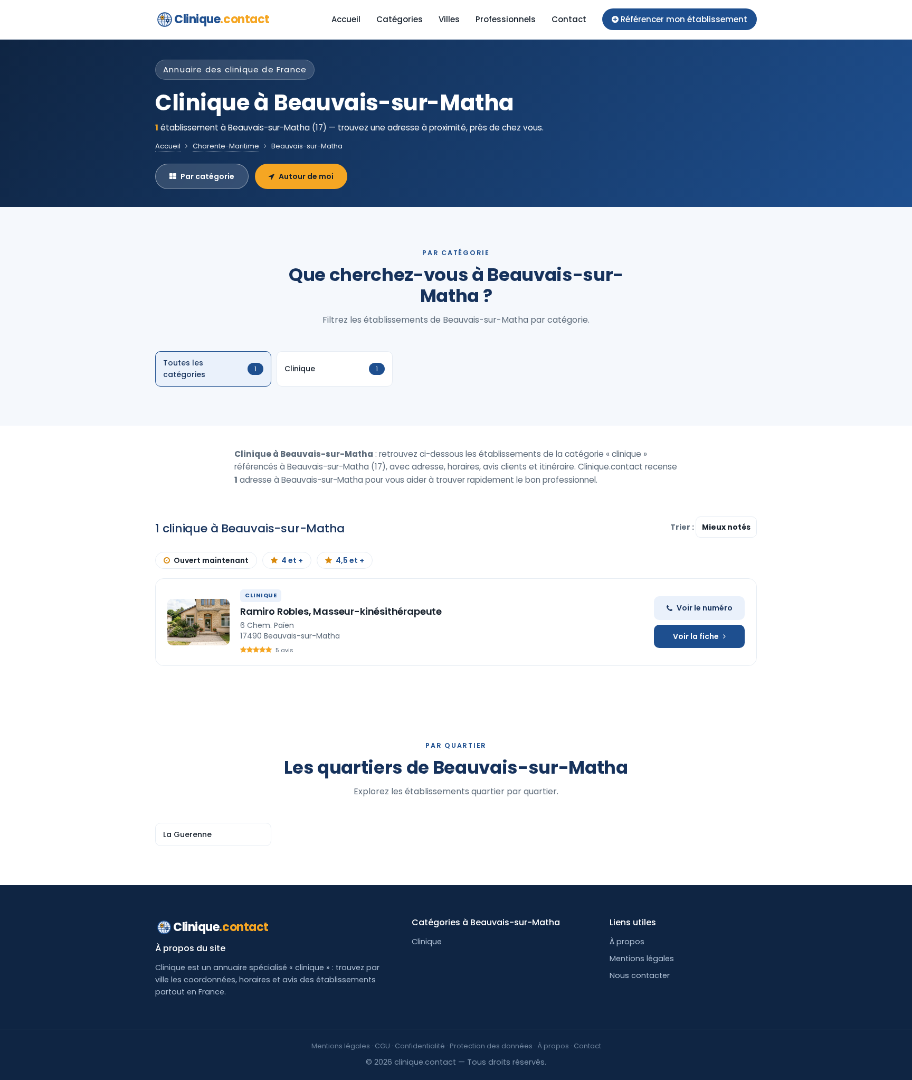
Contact (569, 19)
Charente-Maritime (226, 146)
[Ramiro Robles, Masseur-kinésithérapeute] (198, 622)
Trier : (683, 527)
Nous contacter (640, 975)
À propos (627, 941)
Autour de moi (306, 176)
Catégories (399, 19)
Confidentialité (420, 1046)
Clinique (222, 19)
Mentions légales (642, 958)
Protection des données (491, 1046)
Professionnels (506, 19)
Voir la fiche (696, 636)
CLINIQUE (261, 595)
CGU (382, 1046)
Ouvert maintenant (211, 560)
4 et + (292, 560)
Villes (449, 19)
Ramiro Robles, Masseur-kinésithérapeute (341, 611)
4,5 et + (350, 560)
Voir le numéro (705, 608)
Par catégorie (207, 176)
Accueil (345, 19)
